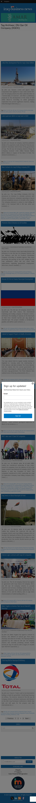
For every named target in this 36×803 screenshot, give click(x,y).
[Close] (33, 383)
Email (6, 393)
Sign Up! (18, 416)
